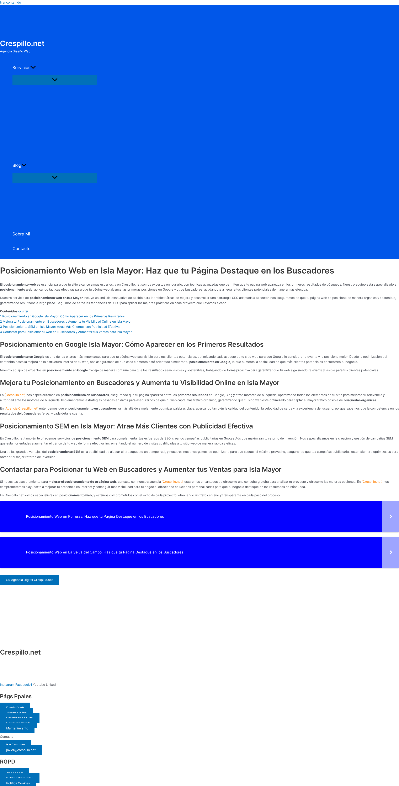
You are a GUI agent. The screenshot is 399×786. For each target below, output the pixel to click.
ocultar (23, 311)
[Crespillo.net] (15, 395)
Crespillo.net (22, 43)
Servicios (21, 67)
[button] (33, 67)
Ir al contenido (10, 2)
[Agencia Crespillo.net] (21, 408)
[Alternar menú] (54, 80)
